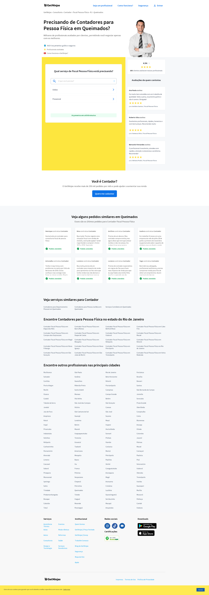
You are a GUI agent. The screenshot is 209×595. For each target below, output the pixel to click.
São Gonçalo (110, 403)
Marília (139, 490)
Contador (68, 12)
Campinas (109, 390)
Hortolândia (110, 429)
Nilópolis (47, 442)
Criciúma (109, 486)
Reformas (62, 535)
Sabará (46, 468)
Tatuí (45, 508)
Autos (46, 535)
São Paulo (78, 372)
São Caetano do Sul (82, 412)
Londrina (78, 420)
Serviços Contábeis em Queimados (118, 307)
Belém (108, 398)
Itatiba (139, 481)
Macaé (139, 447)
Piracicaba (47, 429)
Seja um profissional (102, 5)
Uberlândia (141, 407)
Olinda (139, 429)
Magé (108, 477)
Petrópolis (110, 455)
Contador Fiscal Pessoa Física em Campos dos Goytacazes (56, 334)
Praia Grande (141, 403)
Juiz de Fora (48, 412)
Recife (46, 390)
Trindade (47, 490)
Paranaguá (79, 508)
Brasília (139, 377)
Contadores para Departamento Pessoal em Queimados (55, 308)
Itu (76, 464)
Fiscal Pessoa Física (81, 12)
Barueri (139, 381)
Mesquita (78, 455)
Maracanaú (48, 477)
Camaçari (140, 451)
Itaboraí (140, 468)
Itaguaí (77, 499)
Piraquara (47, 473)
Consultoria (57, 12)
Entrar (160, 5)
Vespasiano (79, 477)
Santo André (79, 390)
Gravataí (78, 442)
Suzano (108, 416)
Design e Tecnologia (48, 547)
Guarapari (140, 486)
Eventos (61, 524)
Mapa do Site (79, 557)
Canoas (108, 407)
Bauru (77, 460)
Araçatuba (109, 508)
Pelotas (77, 473)
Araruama (109, 481)
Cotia (139, 416)
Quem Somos (80, 524)
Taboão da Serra (50, 403)
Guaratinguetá (111, 495)
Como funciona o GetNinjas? (57, 53)
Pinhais (108, 438)
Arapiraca (47, 416)
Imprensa (119, 579)
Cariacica (109, 447)
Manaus (77, 394)
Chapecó (78, 481)
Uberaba (140, 473)
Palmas (139, 442)
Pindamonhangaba (51, 495)
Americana (79, 451)
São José (109, 412)
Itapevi (108, 425)
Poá (138, 460)
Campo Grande (111, 394)
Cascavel (47, 464)
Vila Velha (78, 398)
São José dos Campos (82, 403)
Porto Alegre (48, 385)
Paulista (140, 455)
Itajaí (45, 425)
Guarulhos (78, 381)
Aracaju (139, 425)
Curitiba (47, 381)
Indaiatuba (48, 433)
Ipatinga (47, 481)
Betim (77, 425)
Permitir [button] (200, 590)
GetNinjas (48, 12)
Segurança (143, 5)
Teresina (78, 438)
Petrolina (78, 486)
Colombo (140, 433)
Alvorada (47, 455)
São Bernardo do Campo (145, 390)
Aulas (46, 530)
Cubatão (47, 503)
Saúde (60, 540)
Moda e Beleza (63, 530)
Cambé (139, 503)
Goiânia (77, 377)
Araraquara (110, 473)
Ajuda (77, 562)
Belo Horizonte (111, 377)
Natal (46, 420)
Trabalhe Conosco (81, 540)
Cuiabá (46, 398)
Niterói (108, 381)
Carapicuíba (141, 412)
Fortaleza (140, 372)
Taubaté (78, 447)
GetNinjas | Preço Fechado (84, 530)
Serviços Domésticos (62, 547)
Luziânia (109, 490)
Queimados (98, 12)
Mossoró (140, 495)
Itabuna (139, 508)
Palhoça (140, 499)
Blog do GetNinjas (81, 546)
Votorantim (141, 464)
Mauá (108, 420)
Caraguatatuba (111, 468)
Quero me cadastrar (104, 193)
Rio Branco (48, 372)
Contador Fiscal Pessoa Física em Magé (58, 340)
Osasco (46, 394)
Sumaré (108, 433)
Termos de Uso (130, 579)
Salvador (47, 377)
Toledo (77, 495)
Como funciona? (125, 5)
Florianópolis (111, 385)
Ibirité (108, 464)
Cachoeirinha (48, 447)
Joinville (140, 394)
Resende (78, 503)
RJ (91, 12)
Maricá (108, 451)
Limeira (46, 460)
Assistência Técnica (48, 525)
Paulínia (109, 460)
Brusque (47, 499)
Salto (46, 486)
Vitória (77, 407)
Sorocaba (140, 398)
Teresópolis (141, 477)
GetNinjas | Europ (81, 535)
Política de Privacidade (145, 579)
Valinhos (47, 438)
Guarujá (77, 416)
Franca (77, 468)
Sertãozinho (110, 499)
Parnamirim (48, 451)
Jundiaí (46, 407)
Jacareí (139, 438)
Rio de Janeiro (111, 372)
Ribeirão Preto (80, 385)
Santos (139, 385)
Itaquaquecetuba (81, 433)
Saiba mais (66, 589)
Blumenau (140, 420)
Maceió (77, 429)
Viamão (108, 442)
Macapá (108, 503)
